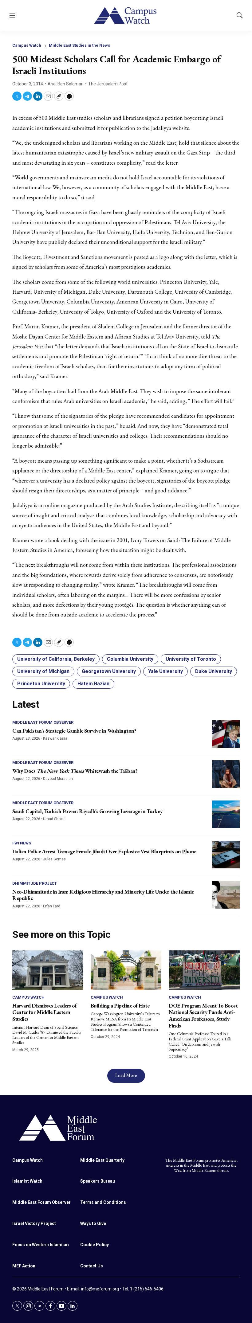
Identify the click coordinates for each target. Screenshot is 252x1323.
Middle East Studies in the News (79, 45)
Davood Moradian (58, 779)
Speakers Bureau (97, 1181)
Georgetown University (109, 671)
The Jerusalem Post (108, 83)
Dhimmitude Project (34, 883)
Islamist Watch (27, 1181)
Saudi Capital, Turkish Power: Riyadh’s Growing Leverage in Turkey (87, 811)
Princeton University (41, 684)
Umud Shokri (54, 819)
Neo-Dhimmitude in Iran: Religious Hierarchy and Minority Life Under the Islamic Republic (103, 895)
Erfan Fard (51, 906)
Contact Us (91, 1265)
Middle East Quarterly (102, 1160)
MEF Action (23, 1265)
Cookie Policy (94, 1244)
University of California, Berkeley (56, 659)
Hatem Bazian (93, 684)
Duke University (213, 671)
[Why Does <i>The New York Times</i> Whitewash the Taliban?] (226, 774)
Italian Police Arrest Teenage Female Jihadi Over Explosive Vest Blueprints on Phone (104, 851)
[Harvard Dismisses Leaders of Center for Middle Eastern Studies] (47, 970)
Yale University (165, 671)
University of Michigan (43, 671)
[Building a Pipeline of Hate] (126, 970)
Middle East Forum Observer (42, 722)
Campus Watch (26, 45)
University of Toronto (191, 659)
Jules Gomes (54, 859)
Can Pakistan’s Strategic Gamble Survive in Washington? (74, 730)
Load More (126, 1075)
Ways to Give (93, 1223)
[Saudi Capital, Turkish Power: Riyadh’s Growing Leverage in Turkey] (226, 814)
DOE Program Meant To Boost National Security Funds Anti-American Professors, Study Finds (203, 1015)
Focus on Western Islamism (40, 1244)
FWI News (21, 843)
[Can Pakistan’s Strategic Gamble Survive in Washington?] (226, 734)
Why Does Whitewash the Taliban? (74, 770)
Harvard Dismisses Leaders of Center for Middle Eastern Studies (44, 1012)
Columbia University (130, 659)
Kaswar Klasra (55, 738)
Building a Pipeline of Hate (120, 1005)
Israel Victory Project (34, 1223)
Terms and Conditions (103, 1202)
